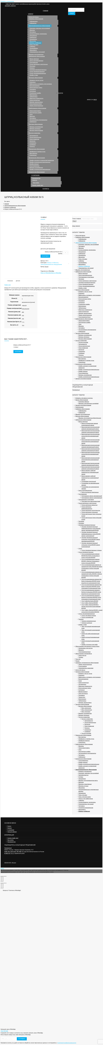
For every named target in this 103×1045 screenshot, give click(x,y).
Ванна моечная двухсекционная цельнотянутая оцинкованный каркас (90, 441)
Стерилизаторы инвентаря (85, 668)
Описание (10, 280)
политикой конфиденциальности (67, 1043)
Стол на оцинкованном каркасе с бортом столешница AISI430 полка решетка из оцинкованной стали (91, 592)
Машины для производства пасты (88, 780)
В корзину (45, 256)
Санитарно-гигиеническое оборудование (87, 662)
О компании (10, 830)
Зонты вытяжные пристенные (90, 492)
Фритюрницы (82, 699)
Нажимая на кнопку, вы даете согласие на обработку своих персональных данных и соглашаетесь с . (38, 1043)
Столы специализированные (86, 613)
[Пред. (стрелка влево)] (1, 879)
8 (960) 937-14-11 (9, 853)
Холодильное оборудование (83, 759)
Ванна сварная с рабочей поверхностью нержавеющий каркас (89, 472)
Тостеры (80, 657)
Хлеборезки (81, 757)
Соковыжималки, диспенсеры (87, 802)
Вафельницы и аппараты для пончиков (89, 677)
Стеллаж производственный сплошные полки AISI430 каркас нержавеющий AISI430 (90, 539)
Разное (77, 661)
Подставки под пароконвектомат (90, 501)
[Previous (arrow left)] (1, 886)
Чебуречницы (82, 701)
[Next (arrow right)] (2, 886)
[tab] (10, 280)
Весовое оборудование (85, 706)
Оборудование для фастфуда (83, 653)
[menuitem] (45, 10)
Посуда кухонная (86, 733)
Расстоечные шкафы (84, 751)
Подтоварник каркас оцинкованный (91, 497)
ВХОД (95, 99)
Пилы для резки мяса (84, 797)
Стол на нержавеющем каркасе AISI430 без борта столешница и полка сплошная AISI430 (90, 555)
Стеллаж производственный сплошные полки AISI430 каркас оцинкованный (90, 544)
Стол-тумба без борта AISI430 (89, 601)
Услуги (9, 826)
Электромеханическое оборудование (51, 264)
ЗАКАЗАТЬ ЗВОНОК (10, 6)
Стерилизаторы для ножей (85, 804)
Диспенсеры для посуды (85, 648)
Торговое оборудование (82, 704)
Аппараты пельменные (85, 771)
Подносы (87, 728)
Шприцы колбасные (52, 262)
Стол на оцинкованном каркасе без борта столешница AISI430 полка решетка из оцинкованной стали (91, 581)
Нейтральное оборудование (83, 420)
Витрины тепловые (83, 715)
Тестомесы (81, 755)
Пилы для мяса (82, 795)
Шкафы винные (82, 762)
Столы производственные (85, 552)
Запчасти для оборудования (83, 405)
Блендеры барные (83, 401)
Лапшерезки (82, 778)
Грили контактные (83, 682)
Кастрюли (87, 724)
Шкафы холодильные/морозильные (88, 764)
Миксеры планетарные (85, 784)
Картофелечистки (83, 775)
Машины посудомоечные (82, 414)
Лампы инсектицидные (85, 664)
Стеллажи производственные (86, 525)
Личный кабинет (12, 832)
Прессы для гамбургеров (85, 798)
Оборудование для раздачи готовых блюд (87, 646)
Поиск (74, 221)
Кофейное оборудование (82, 409)
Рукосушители (82, 666)
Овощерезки (82, 793)
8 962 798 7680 (17, 851)
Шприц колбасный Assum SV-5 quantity (53, 252)
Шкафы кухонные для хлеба (89, 644)
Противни (81, 521)
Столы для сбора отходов (88, 615)
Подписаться (76, 390)
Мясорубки (81, 788)
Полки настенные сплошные (89, 512)
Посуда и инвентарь (84, 717)
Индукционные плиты (84, 688)
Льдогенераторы (83, 760)
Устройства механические (85, 807)
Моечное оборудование (82, 416)
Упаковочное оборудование (83, 735)
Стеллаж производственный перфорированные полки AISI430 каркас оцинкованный (90, 534)
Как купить (10, 840)
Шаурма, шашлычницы (85, 702)
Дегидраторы (82, 684)
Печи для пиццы (83, 693)
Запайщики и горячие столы (86, 739)
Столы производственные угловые (91, 550)
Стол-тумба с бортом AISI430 (89, 603)
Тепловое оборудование (82, 671)
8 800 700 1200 (10, 4)
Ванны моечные (83, 421)
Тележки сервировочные (88, 621)
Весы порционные (86, 710)
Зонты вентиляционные (85, 490)
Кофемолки (81, 412)
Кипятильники (79, 407)
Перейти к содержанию (7, 1)
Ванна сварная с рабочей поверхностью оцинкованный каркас (90, 477)
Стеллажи (81, 523)
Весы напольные (86, 708)
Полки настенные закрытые (89, 505)
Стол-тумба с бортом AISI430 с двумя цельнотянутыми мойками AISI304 (90, 606)
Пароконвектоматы (84, 748)
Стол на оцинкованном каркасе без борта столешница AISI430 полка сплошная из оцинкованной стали (91, 586)
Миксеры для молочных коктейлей (88, 403)
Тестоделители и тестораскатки (87, 753)
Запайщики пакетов (84, 740)
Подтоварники (82, 494)
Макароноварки (82, 691)
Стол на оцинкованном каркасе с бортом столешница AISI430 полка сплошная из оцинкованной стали (91, 597)
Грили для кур (82, 655)
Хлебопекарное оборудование (84, 744)
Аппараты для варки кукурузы (84, 398)
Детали (18, 280)
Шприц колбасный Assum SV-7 (22, 345)
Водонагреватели (83, 679)
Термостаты (81, 697)
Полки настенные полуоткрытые (90, 510)
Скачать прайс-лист (12, 838)
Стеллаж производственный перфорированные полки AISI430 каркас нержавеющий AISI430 (90, 528)
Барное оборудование (81, 400)
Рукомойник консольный (88, 481)
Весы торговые (85, 711)
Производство (11, 842)
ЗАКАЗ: (90, 99)
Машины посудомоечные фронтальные (89, 418)
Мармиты (81, 650)
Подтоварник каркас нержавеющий (91, 496)
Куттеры (80, 777)
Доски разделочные (90, 722)
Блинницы (81, 675)
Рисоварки (81, 695)
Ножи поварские (89, 726)
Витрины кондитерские (85, 713)
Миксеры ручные (83, 786)
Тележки (80, 619)
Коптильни (81, 690)
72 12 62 (24, 851)
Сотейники (87, 731)
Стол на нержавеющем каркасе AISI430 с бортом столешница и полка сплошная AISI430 (90, 561)
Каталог (9, 828)
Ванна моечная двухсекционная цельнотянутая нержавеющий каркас (90, 436)
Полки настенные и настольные (87, 503)
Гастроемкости (88, 720)
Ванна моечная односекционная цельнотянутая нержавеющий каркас (90, 454)
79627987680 (4, 1031)
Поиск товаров (76, 218)
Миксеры (81, 746)
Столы (80, 548)
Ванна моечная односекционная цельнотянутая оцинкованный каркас (90, 459)
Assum (46, 266)
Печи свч (78, 659)
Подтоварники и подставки (86, 499)
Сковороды (87, 730)
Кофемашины (82, 410)
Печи (79, 749)
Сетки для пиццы (80, 670)
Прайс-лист (7, 285)
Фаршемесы (82, 809)
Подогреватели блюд (84, 652)
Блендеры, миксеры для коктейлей (88, 773)
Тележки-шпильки (86, 623)
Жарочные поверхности (85, 686)
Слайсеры (81, 800)
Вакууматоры (82, 737)
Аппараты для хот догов (85, 673)
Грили (80, 681)
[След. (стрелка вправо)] (2, 879)
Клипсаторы (81, 742)
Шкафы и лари (82, 624)
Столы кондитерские (87, 617)
